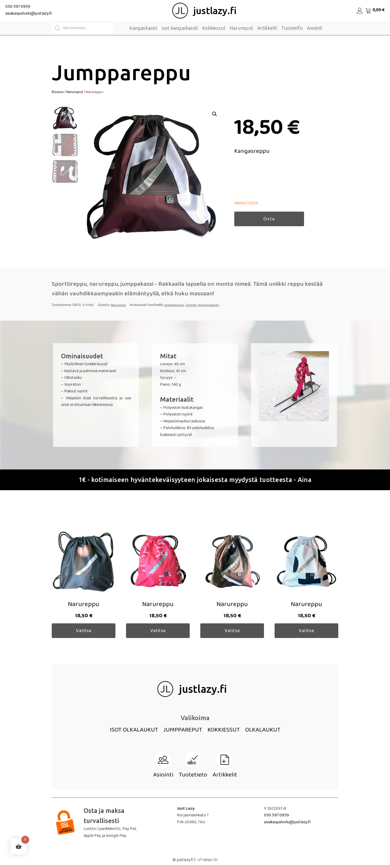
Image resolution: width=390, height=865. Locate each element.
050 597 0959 (17, 7)
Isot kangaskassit (180, 28)
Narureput (241, 28)
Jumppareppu (174, 305)
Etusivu (58, 92)
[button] (214, 114)
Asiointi (314, 28)
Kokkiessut (214, 28)
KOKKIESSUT (223, 731)
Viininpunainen (208, 305)
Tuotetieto (193, 775)
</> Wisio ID (207, 860)
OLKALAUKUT (262, 731)
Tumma (190, 305)
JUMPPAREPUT (182, 731)
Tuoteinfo (292, 28)
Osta (269, 219)
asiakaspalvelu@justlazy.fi (28, 14)
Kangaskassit (143, 28)
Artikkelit (267, 28)
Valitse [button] (84, 631)
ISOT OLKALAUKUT (134, 731)
